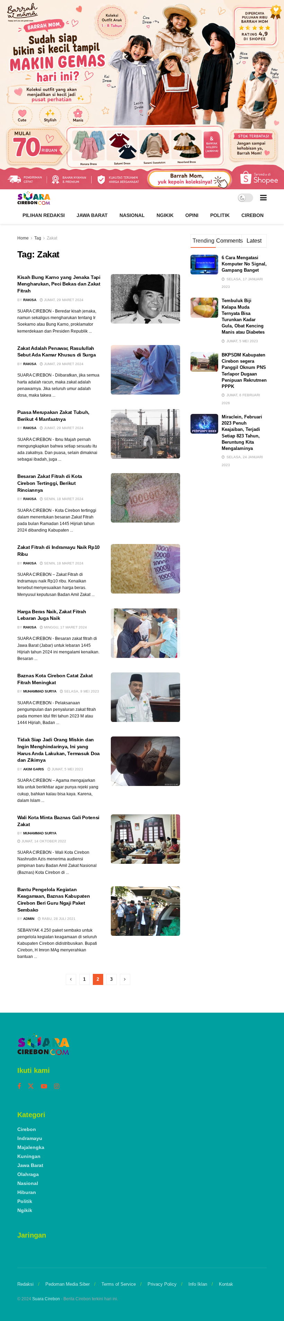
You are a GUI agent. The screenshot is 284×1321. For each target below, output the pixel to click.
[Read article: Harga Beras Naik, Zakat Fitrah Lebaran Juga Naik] (145, 633)
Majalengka (30, 1147)
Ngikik (165, 215)
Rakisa (29, 300)
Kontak (226, 1284)
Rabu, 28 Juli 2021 (58, 919)
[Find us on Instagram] (56, 1087)
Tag (37, 238)
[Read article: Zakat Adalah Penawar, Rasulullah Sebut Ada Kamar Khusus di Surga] (145, 370)
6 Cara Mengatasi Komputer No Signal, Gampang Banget (244, 264)
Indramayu (29, 1138)
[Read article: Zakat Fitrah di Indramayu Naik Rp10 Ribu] (145, 569)
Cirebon (252, 215)
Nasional (132, 215)
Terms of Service (118, 1284)
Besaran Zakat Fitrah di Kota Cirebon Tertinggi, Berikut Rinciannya (49, 482)
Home (23, 238)
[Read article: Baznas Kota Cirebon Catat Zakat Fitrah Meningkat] (145, 697)
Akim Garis (33, 769)
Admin (28, 919)
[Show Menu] (263, 198)
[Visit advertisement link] (142, 94)
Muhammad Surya (39, 691)
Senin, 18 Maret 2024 (63, 499)
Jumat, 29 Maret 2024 (63, 300)
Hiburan (26, 1192)
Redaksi (25, 1284)
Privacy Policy (162, 1284)
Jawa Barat (92, 215)
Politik (220, 215)
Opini (191, 215)
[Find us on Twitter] (31, 1086)
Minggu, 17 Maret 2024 (65, 627)
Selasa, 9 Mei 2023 (81, 691)
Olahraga (28, 1174)
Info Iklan (197, 1284)
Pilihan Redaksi (44, 215)
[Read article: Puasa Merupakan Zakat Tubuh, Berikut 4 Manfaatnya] (145, 434)
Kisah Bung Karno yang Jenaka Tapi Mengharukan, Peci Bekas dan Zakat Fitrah (58, 283)
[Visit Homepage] (33, 198)
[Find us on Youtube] (44, 1087)
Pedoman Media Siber (67, 1284)
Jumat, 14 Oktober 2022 (43, 841)
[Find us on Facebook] (19, 1087)
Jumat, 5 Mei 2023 (67, 769)
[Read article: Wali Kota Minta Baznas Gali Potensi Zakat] (145, 839)
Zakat (52, 238)
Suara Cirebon (46, 1298)
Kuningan (29, 1156)
